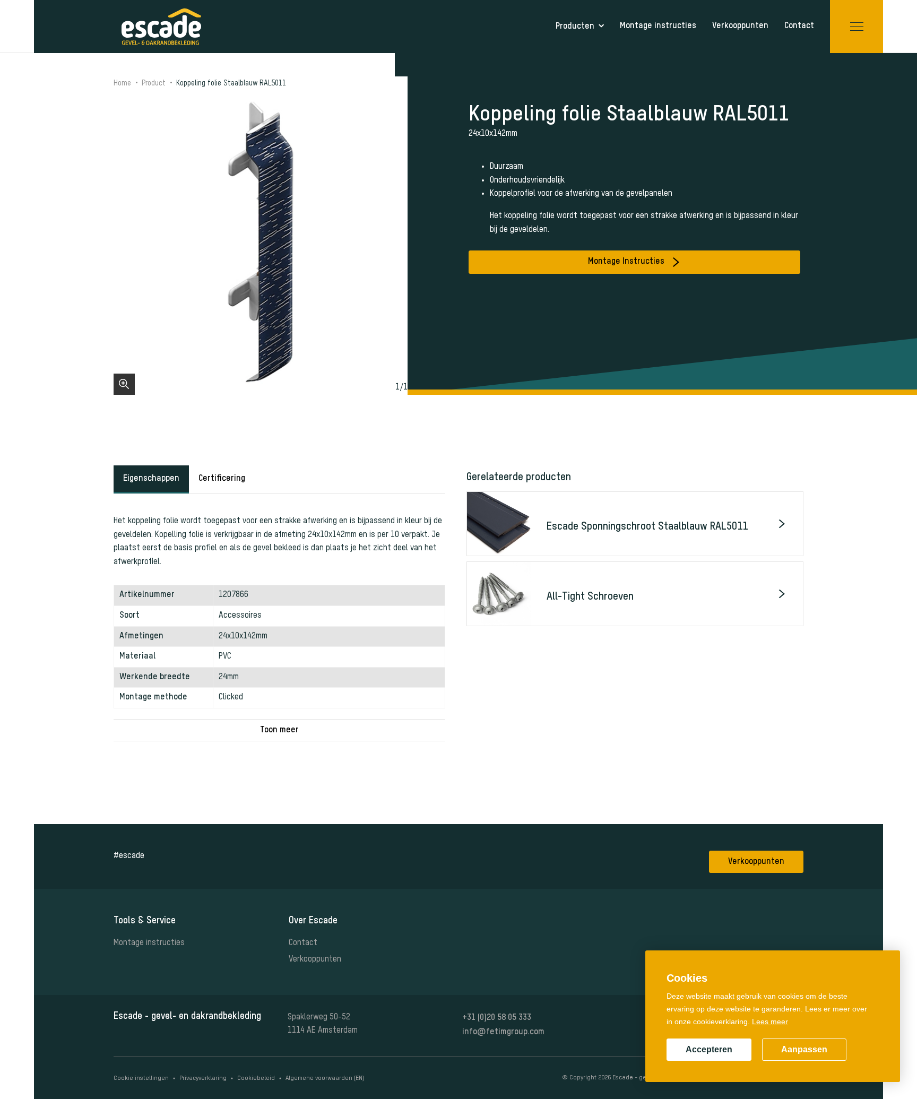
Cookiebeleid (256, 1078)
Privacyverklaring (203, 1078)
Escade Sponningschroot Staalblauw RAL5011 (647, 527)
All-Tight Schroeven (590, 597)
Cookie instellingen (141, 1078)
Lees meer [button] (770, 1021)
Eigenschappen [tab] (151, 478)
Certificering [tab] (221, 478)
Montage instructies (149, 943)
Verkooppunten (756, 862)
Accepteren (709, 1049)
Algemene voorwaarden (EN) (325, 1078)
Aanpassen (804, 1049)
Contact (303, 943)
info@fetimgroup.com (503, 1032)
